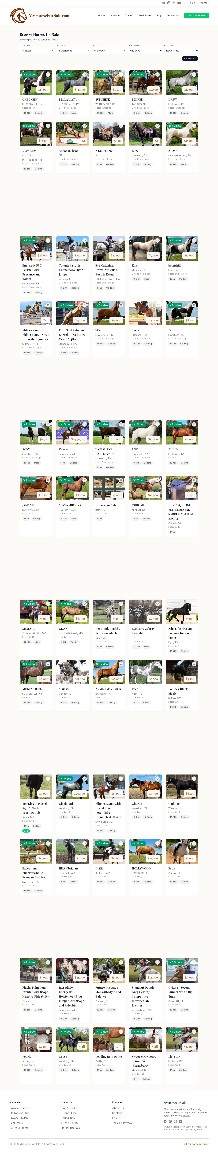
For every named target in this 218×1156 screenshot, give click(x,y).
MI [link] (145, 808)
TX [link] (176, 642)
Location (25, 45)
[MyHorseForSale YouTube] (179, 2)
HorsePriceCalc (70, 1127)
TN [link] (40, 159)
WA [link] (73, 873)
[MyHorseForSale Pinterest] (168, 2)
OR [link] (112, 821)
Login (191, 2)
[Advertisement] (109, 204)
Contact (117, 1113)
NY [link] (179, 698)
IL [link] (70, 693)
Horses (101, 15)
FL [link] (144, 270)
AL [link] (73, 454)
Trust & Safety (69, 1123)
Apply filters (190, 58)
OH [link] (145, 155)
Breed (95, 45)
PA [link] (75, 343)
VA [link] (180, 523)
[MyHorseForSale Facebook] (163, 2)
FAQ (114, 1118)
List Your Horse (196, 15)
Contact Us (173, 15)
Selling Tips (68, 1118)
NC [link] (103, 509)
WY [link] (108, 873)
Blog (159, 15)
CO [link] (105, 637)
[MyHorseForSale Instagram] (174, 2)
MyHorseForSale (175, 1103)
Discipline (61, 45)
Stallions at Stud (19, 1113)
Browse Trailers (19, 1118)
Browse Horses (18, 1108)
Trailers (129, 15)
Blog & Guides (69, 1108)
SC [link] (145, 104)
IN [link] (96, 155)
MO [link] (44, 633)
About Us (118, 1108)
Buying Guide (69, 1113)
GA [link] (118, 279)
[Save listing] (48, 74)
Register (204, 2)
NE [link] (61, 155)
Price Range (134, 45)
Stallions (115, 15)
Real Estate (145, 15)
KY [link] (40, 104)
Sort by (168, 45)
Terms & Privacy (122, 1123)
